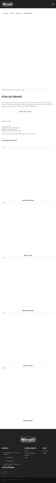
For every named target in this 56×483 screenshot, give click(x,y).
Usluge (26, 457)
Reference (45, 450)
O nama (27, 450)
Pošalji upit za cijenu (25, 111)
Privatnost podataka (30, 453)
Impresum (27, 455)
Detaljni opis (6, 121)
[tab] (8, 121)
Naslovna (5, 13)
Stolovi (12, 13)
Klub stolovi (19, 13)
